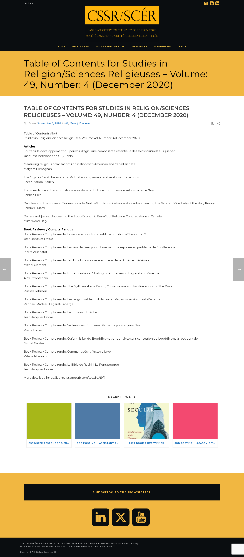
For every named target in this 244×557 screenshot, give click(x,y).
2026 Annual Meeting (110, 46)
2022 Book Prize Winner (146, 443)
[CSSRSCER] (122, 24)
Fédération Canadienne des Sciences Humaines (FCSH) (87, 546)
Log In (182, 46)
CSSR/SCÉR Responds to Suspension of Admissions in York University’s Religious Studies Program (49, 443)
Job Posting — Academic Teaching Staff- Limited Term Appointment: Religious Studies (196, 443)
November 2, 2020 (49, 123)
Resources (139, 46)
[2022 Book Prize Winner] (146, 421)
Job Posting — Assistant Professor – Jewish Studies (98, 443)
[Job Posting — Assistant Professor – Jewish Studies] (97, 421)
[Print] (212, 123)
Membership (162, 46)
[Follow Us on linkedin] (100, 517)
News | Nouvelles (80, 123)
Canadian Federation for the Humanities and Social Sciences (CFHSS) (99, 543)
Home (61, 46)
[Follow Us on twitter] (121, 517)
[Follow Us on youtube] (141, 517)
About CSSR (80, 46)
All (66, 123)
